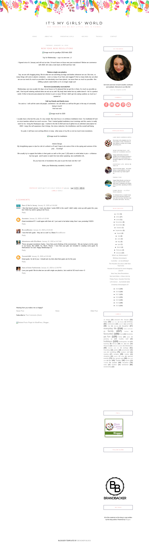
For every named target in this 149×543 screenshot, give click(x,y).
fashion (126, 331)
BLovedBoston (27, 230)
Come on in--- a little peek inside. (121, 191)
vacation (125, 362)
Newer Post (20, 311)
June (119, 239)
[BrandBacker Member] (115, 499)
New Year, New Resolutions (120, 273)
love (128, 344)
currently (129, 324)
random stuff (125, 352)
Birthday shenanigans (120, 258)
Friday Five (117, 177)
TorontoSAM (26, 256)
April (119, 244)
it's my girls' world (74, 23)
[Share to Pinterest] (83, 188)
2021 (117, 217)
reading (106, 354)
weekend (125, 364)
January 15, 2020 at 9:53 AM (41, 256)
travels (127, 360)
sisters (116, 356)
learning (106, 344)
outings (125, 348)
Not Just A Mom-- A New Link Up (120, 276)
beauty (122, 322)
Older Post (94, 311)
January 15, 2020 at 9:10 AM (39, 218)
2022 (118, 214)
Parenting (107, 350)
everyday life (110, 328)
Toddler (118, 360)
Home (34, 36)
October (119, 228)
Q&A (105, 352)
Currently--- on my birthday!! (120, 261)
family (111, 331)
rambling (113, 352)
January (118, 253)
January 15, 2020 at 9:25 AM (43, 230)
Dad (109, 326)
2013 (117, 305)
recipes (116, 354)
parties (116, 350)
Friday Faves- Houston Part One (120, 279)
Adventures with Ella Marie (31, 241)
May (119, 241)
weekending (107, 367)
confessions (111, 324)
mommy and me (113, 348)
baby (105, 322)
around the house (121, 320)
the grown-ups (118, 358)
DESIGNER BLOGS (84, 540)
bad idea (114, 322)
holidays (108, 341)
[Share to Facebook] (81, 188)
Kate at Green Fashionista (31, 268)
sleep (122, 356)
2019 (117, 289)
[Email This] (74, 188)
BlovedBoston (60, 233)
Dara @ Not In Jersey (29, 205)
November (119, 225)
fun (108, 336)
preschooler (125, 350)
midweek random (117, 346)
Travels (99, 36)
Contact (113, 36)
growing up (108, 339)
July (119, 236)
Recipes (85, 36)
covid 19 (121, 324)
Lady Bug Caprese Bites (122, 137)
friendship (129, 334)
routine (127, 354)
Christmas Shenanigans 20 (120, 284)
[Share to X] (79, 188)
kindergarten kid (124, 341)
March (119, 247)
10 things (107, 320)
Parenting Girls (67, 36)
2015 (117, 300)
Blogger (127, 519)
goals (60, 190)
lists (122, 343)
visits (105, 364)
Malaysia (106, 346)
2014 (117, 303)
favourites (108, 334)
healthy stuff (123, 339)
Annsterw (25, 218)
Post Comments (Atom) (34, 315)
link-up (114, 344)
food (121, 334)
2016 (117, 297)
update (114, 362)
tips (110, 360)
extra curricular (128, 328)
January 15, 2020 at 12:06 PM (51, 268)
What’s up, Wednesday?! (120, 255)
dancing (116, 326)
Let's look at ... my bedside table (120, 282)
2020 (117, 219)
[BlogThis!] (77, 188)
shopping (107, 356)
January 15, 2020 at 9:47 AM (51, 241)
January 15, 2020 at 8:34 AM (47, 205)
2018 (117, 291)
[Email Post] (71, 188)
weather (114, 364)
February (119, 250)
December (119, 222)
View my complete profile (118, 89)
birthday (130, 322)
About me (48, 36)
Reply (24, 212)
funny (120, 337)
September (118, 230)
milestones (129, 346)
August (119, 233)
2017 (117, 294)
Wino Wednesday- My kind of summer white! (122, 151)
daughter (125, 326)
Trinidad (106, 362)
